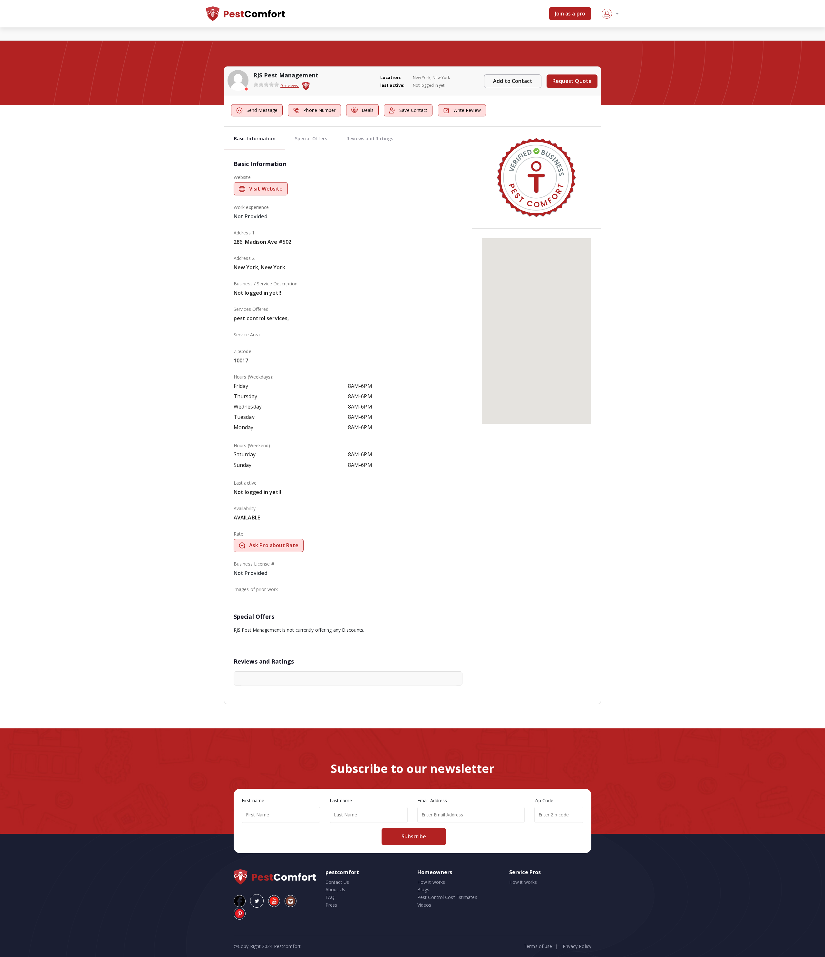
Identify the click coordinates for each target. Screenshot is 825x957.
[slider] (266, 84)
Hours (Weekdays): (253, 377)
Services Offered (251, 309)
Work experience (251, 207)
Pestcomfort (287, 946)
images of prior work (256, 589)
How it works (431, 882)
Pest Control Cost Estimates (447, 897)
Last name (341, 800)
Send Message (262, 110)
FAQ (330, 897)
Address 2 (244, 258)
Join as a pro (570, 13)
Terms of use (538, 946)
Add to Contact (512, 80)
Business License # (254, 564)
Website (242, 177)
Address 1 (244, 233)
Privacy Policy (577, 946)
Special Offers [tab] (311, 138)
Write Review (467, 110)
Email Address (432, 800)
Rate (238, 534)
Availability (245, 508)
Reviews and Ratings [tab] (369, 138)
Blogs (423, 889)
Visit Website (266, 188)
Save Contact (413, 110)
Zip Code (543, 800)
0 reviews (289, 85)
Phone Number (319, 110)
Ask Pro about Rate (273, 545)
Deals (368, 110)
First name (253, 800)
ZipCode (242, 351)
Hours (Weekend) (252, 445)
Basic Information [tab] (255, 138)
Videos (424, 905)
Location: (390, 77)
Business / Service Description (265, 284)
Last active (245, 483)
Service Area (247, 334)
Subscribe (414, 836)
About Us (335, 889)
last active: (392, 85)
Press (331, 905)
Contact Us (337, 882)
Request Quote (572, 80)
